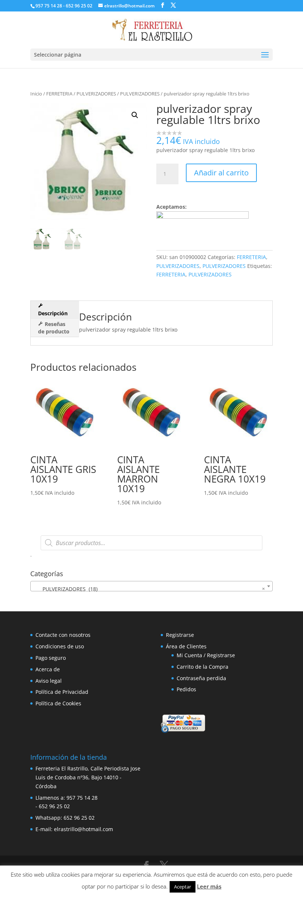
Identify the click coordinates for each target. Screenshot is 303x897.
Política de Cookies (58, 703)
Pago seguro (50, 657)
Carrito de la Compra (202, 666)
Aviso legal (48, 680)
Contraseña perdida (201, 678)
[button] (135, 115)
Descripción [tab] (53, 313)
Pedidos (186, 689)
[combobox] (151, 586)
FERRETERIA (59, 93)
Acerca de (47, 669)
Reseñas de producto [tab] (53, 327)
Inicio (36, 93)
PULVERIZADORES (96, 93)
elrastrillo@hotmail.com (83, 829)
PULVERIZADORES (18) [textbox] (149, 588)
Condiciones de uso (59, 646)
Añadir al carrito (221, 173)
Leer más (209, 886)
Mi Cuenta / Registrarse (206, 655)
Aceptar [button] (182, 886)
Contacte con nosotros (63, 634)
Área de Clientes (186, 646)
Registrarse (180, 634)
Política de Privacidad (61, 691)
